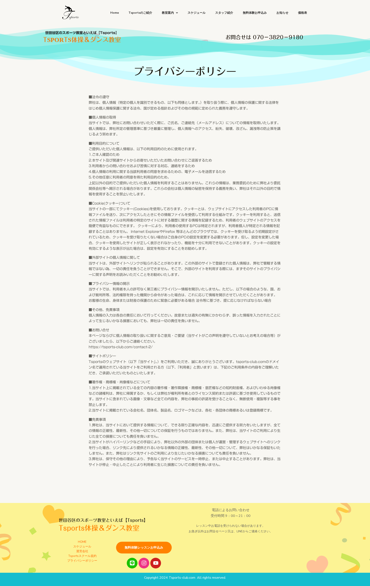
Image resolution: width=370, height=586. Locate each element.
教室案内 (168, 13)
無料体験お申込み (255, 13)
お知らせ (282, 13)
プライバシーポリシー (82, 561)
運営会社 (82, 551)
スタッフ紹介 (224, 13)
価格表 (302, 13)
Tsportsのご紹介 (140, 13)
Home (114, 13)
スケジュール (197, 13)
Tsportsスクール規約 (82, 556)
